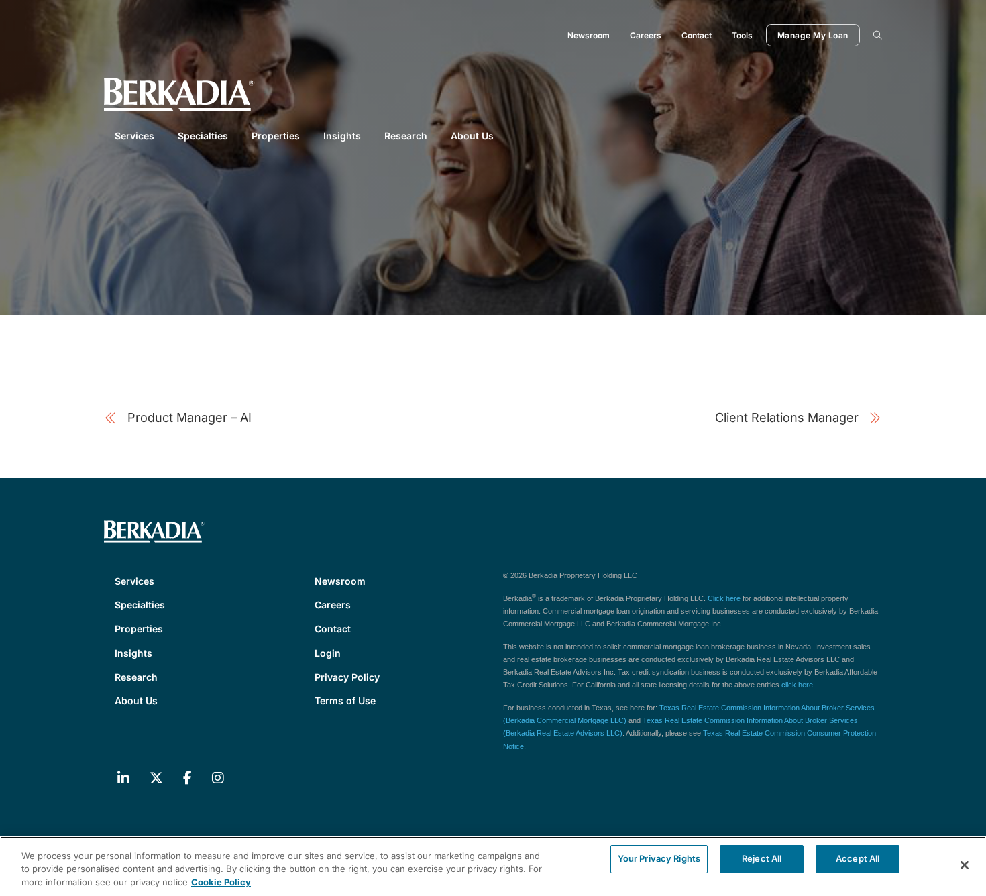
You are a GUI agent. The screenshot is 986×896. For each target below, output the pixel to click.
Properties (276, 136)
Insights (342, 136)
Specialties (203, 136)
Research (405, 136)
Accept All (857, 858)
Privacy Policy (347, 677)
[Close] (964, 865)
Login (328, 653)
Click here (724, 598)
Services (134, 136)
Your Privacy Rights (659, 858)
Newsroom (588, 35)
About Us (472, 136)
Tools (742, 35)
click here (797, 685)
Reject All (761, 858)
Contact (696, 35)
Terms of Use (345, 700)
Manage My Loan (812, 35)
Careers (645, 35)
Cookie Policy (221, 882)
